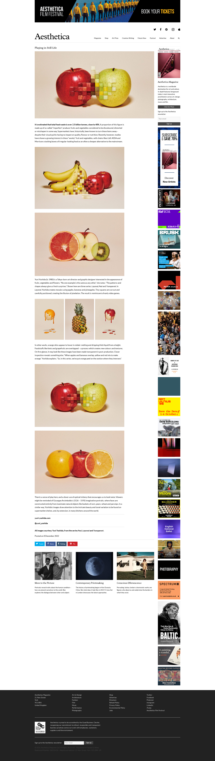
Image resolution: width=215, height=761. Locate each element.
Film (73, 703)
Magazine (97, 38)
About (172, 38)
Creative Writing (128, 38)
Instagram (150, 703)
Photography (77, 710)
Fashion (75, 700)
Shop (106, 38)
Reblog (62, 544)
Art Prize (115, 38)
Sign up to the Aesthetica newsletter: (48, 743)
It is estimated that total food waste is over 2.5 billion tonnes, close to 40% (67, 124)
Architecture (76, 698)
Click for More (169, 107)
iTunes (149, 708)
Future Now (142, 38)
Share (51, 544)
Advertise (162, 38)
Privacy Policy (114, 705)
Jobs (111, 710)
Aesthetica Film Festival (155, 710)
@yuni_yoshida (41, 523)
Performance (77, 708)
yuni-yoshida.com (42, 518)
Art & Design (77, 695)
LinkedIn (150, 705)
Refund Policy (114, 703)
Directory (112, 700)
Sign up (169, 124)
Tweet (41, 544)
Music (74, 705)
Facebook (150, 698)
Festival (153, 38)
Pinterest (150, 700)
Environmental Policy (117, 708)
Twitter (149, 695)
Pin (74, 544)
